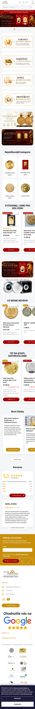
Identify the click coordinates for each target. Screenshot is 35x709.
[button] (32, 513)
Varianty (10, 399)
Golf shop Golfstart (17, 644)
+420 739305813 (10, 594)
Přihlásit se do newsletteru (11, 561)
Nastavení (17, 698)
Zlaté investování (7, 644)
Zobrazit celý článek (13, 449)
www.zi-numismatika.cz (21, 688)
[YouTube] (8, 599)
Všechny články (17, 459)
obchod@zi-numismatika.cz (13, 587)
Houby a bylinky (28, 644)
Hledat (30, 7)
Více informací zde (26, 694)
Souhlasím (17, 704)
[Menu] (33, 2)
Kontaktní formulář (10, 605)
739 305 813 (8, 590)
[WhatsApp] (3, 599)
